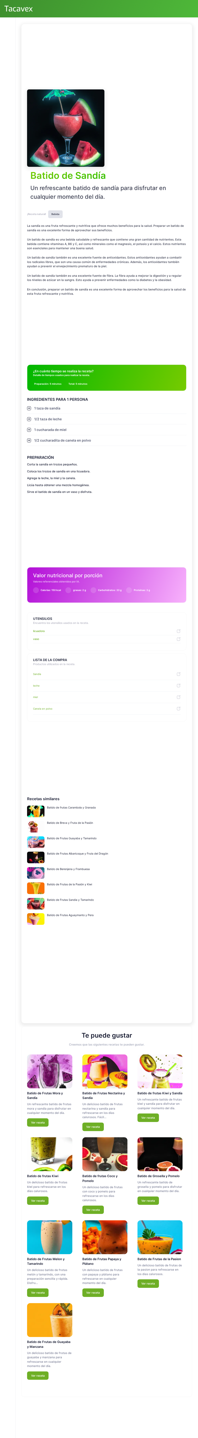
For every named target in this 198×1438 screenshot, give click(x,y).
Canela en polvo (42, 708)
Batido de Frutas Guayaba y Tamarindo (71, 838)
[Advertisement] (106, 56)
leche (36, 685)
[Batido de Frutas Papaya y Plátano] (104, 1237)
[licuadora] (177, 631)
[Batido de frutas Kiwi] (49, 1154)
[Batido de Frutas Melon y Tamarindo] (49, 1237)
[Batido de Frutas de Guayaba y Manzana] (49, 1320)
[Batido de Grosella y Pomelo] (160, 1154)
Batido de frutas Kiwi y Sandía (159, 1093)
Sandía (37, 674)
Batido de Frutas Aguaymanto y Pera (70, 915)
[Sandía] (177, 674)
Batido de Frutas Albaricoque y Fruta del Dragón (77, 853)
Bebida (55, 214)
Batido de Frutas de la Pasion (159, 1259)
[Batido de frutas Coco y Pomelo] (104, 1154)
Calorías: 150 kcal (51, 590)
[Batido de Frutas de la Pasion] (160, 1237)
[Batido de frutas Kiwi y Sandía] (160, 1071)
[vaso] (177, 639)
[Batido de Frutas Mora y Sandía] (49, 1071)
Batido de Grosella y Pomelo (158, 1176)
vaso (36, 639)
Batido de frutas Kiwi (42, 1176)
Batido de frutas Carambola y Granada (71, 807)
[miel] (177, 697)
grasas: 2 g (79, 590)
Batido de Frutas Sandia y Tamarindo (70, 899)
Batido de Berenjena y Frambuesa (68, 869)
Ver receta (38, 1122)
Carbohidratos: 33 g (110, 590)
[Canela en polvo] (177, 709)
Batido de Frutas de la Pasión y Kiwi (69, 884)
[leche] (177, 686)
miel (35, 697)
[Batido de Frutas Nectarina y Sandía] (104, 1071)
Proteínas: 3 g (142, 590)
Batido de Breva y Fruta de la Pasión (70, 822)
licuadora (39, 631)
